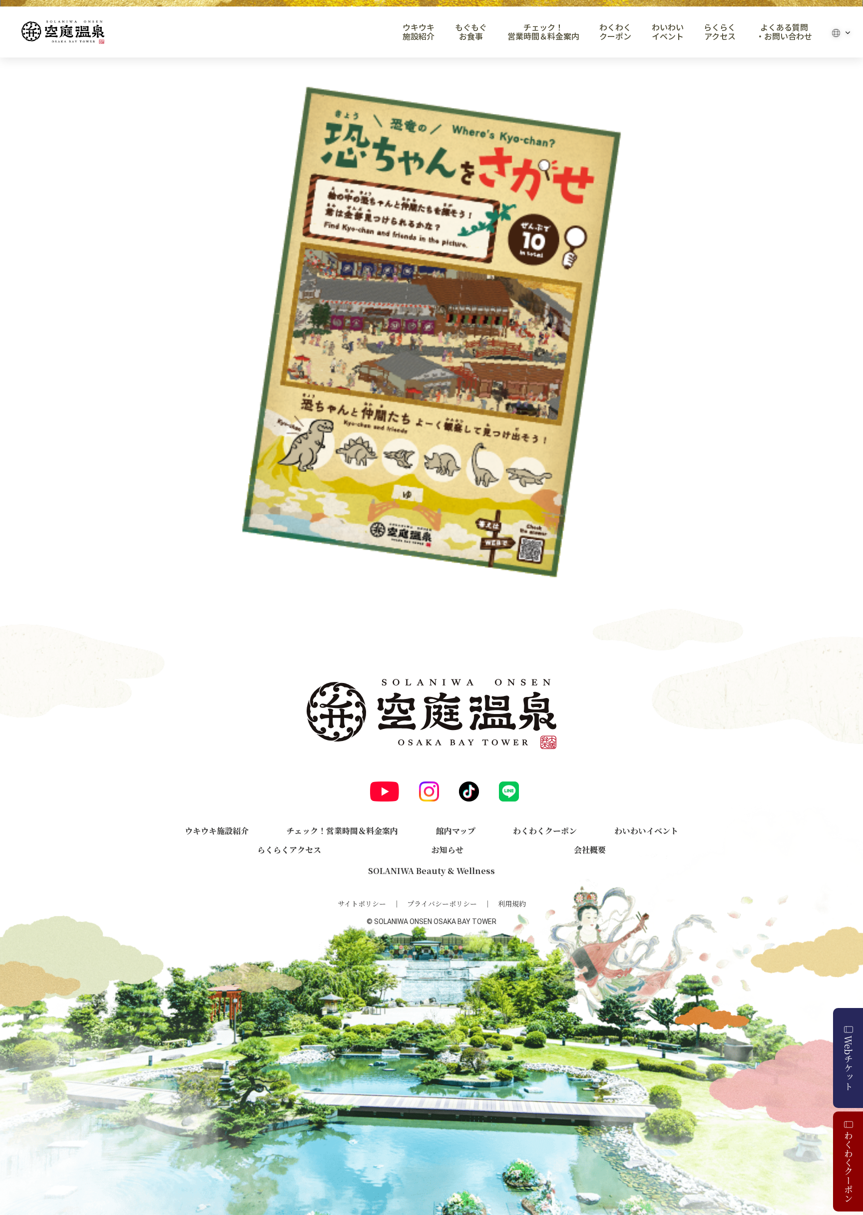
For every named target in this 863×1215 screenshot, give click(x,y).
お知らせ (447, 850)
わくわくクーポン (615, 32)
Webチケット (848, 1063)
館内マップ (455, 830)
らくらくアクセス (720, 32)
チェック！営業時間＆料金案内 (543, 32)
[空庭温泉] (62, 32)
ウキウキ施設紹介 (418, 32)
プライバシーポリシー (442, 903)
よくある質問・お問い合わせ (784, 32)
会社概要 (590, 850)
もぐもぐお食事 (471, 32)
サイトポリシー (362, 903)
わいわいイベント (668, 32)
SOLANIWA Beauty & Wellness (431, 870)
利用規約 (512, 903)
